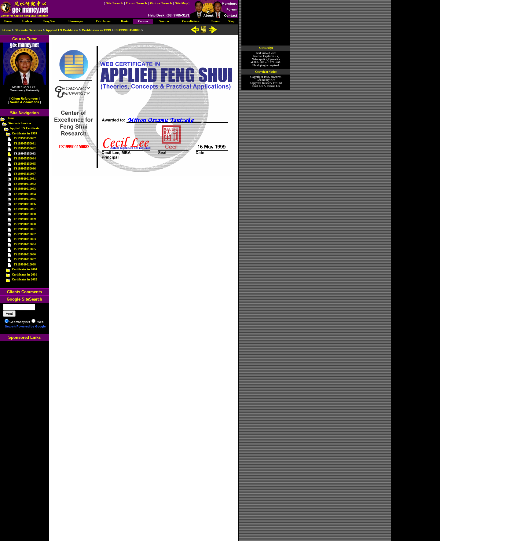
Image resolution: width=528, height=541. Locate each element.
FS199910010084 (25, 194)
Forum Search (136, 3)
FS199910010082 (25, 183)
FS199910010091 (25, 229)
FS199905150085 (25, 163)
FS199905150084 (25, 158)
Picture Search (161, 3)
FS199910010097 (25, 259)
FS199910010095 (25, 249)
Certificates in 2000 (24, 269)
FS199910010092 (25, 234)
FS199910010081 (25, 178)
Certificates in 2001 (24, 274)
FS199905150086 (25, 168)
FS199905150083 (128, 30)
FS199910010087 (25, 208)
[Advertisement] (24, 438)
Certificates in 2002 (24, 279)
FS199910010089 (25, 219)
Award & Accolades (24, 102)
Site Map (181, 3)
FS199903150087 (25, 138)
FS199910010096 (25, 254)
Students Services (19, 123)
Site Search (114, 3)
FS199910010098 (25, 264)
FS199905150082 (25, 148)
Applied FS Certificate (24, 128)
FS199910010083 (25, 188)
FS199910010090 (25, 224)
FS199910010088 (25, 214)
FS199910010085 (25, 198)
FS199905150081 (25, 143)
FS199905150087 (25, 173)
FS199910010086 (25, 204)
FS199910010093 (25, 239)
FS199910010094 (25, 244)
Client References (24, 98)
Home (10, 118)
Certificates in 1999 (24, 133)
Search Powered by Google (25, 326)
